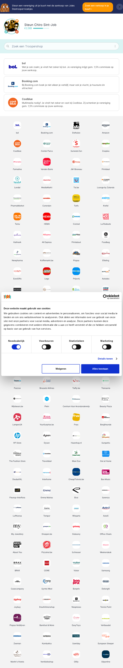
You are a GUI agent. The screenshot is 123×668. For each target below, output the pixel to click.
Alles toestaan (100, 368)
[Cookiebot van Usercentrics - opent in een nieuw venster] (105, 296)
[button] (61, 66)
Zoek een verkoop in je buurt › (97, 7)
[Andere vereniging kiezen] (6, 31)
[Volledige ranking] (17, 21)
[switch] (46, 346)
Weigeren (61, 368)
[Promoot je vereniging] (17, 31)
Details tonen (105, 358)
